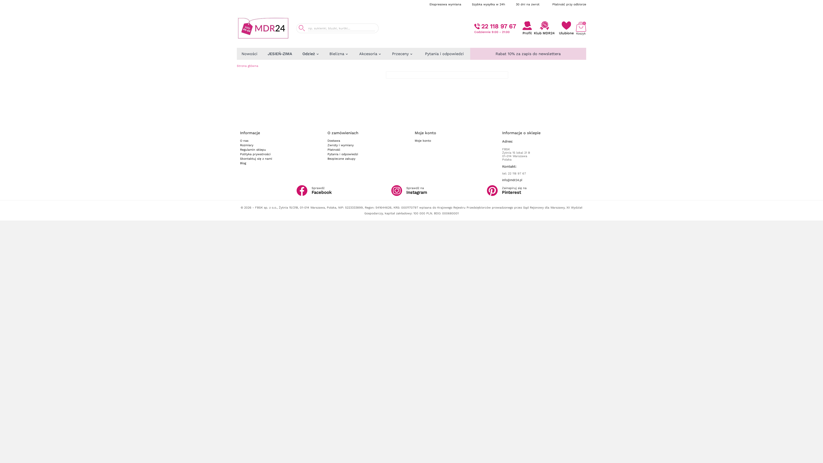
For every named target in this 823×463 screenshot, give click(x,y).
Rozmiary (246, 145)
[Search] (302, 28)
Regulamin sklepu (253, 149)
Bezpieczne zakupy (341, 158)
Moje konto (423, 140)
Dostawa (333, 140)
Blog (243, 163)
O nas (244, 140)
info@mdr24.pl (512, 180)
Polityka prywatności (255, 154)
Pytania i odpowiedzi (342, 154)
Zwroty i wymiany (340, 145)
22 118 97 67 (498, 26)
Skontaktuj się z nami (256, 158)
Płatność (333, 149)
